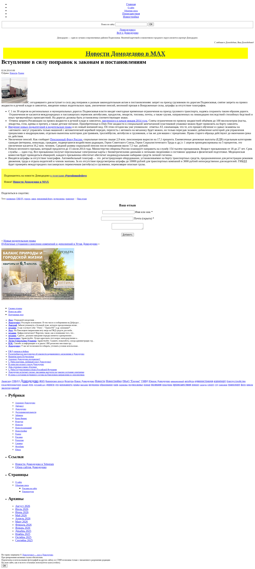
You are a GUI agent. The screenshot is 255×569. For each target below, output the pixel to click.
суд (216, 384)
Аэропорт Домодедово (25, 403)
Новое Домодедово (84, 381)
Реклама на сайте (29, 488)
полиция (156, 384)
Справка (19, 443)
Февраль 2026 (23, 524)
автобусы (189, 381)
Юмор (18, 449)
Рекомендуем (28, 491)
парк (115, 384)
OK (4, 565)
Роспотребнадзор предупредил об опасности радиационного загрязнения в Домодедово (46, 354)
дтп (57, 384)
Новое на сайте (14, 311)
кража (76, 384)
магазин (84, 384)
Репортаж (19, 440)
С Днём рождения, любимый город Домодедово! (29, 362)
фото (243, 384)
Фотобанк (19, 446)
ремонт (195, 384)
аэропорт (220, 381)
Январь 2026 (22, 527)
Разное (21, 73)
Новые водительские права (19, 240)
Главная (131, 4)
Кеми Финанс (21, 418)
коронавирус (66, 384)
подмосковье (59, 199)
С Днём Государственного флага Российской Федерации (32, 369)
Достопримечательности (25, 412)
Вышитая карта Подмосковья (21, 356)
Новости (13, 73)
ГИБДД (19, 199)
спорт (210, 384)
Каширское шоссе (54, 381)
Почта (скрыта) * (144, 218)
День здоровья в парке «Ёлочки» (22, 367)
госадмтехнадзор (11, 384)
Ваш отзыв (82, 199)
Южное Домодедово (159, 381)
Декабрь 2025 (23, 530)
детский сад (39, 384)
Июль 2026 (21, 509)
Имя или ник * (144, 212)
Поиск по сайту (107, 24)
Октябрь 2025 (23, 537)
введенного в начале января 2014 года (124, 120)
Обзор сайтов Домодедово (30, 467)
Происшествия (131, 13)
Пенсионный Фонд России (66, 139)
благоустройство (236, 381)
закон (33, 199)
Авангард (6, 381)
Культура (69, 381)
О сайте (131, 7)
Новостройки (131, 16)
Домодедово (29, 381)
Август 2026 (22, 506)
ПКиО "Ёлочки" (131, 381)
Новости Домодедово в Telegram (34, 464)
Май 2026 (21, 515)
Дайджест (19, 406)
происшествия (182, 384)
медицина (94, 384)
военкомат (10, 199)
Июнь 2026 (21, 512)
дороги (27, 199)
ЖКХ (42, 381)
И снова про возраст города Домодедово (26, 364)
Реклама (19, 437)
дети (30, 384)
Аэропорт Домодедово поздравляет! (24, 359)
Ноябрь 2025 (22, 534)
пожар (147, 384)
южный (15, 388)
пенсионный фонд (44, 199)
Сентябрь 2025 (24, 540)
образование (106, 384)
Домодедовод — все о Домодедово (37, 555)
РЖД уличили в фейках (18, 351)
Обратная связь (131, 11)
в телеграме (68, 175)
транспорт (70, 199)
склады (203, 384)
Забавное (19, 415)
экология (6, 388)
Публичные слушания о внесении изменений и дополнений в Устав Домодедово (49, 243)
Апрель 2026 (22, 518)
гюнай (25, 384)
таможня (223, 384)
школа (249, 384)
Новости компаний (23, 428)
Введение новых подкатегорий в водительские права (40, 126)
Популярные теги (15, 314)
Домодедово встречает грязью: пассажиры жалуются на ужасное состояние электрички (46, 372)
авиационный (177, 381)
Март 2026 (21, 521)
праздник (167, 384)
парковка (123, 384)
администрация (204, 381)
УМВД (144, 381)
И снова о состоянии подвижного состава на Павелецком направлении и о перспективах (46, 375)
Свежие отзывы (15, 308)
